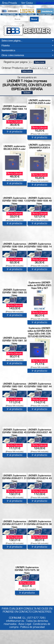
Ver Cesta (27, 2)
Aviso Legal (24, 624)
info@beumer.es (15, 620)
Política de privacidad (32, 627)
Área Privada (9, 2)
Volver (27, 92)
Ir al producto (14, 131)
